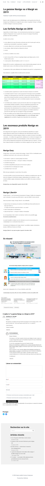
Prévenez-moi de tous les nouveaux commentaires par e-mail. (20, 395)
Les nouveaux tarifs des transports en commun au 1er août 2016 (19, 299)
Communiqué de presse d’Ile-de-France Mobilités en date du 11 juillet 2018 (20, 292)
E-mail (7, 384)
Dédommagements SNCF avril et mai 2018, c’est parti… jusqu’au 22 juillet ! (31, 299)
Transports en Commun (8, 307)
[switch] (43, 2)
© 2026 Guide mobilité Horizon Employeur (22, 475)
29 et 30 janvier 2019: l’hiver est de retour (21, 437)
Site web (8, 390)
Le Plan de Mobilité (26, 2)
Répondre (8, 329)
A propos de (34, 2)
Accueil (4, 2)
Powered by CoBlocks (22, 478)
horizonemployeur (21, 16)
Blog (8, 2)
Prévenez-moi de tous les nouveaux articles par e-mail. (19, 398)
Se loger (19, 2)
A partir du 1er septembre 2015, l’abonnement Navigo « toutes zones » (6, 299)
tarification (16, 307)
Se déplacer (13, 2)
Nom (7, 379)
